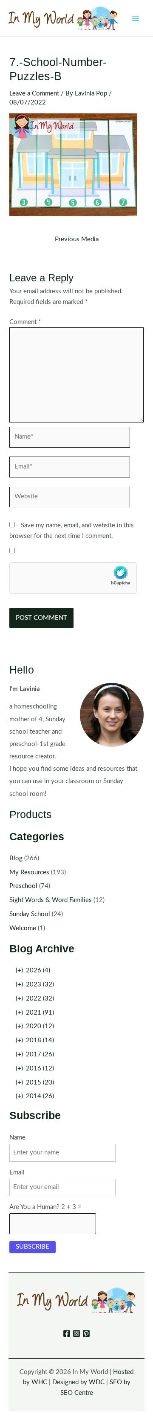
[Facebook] (67, 1333)
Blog (16, 858)
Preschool (23, 886)
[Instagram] (76, 1333)
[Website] (69, 499)
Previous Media (77, 240)
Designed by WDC (78, 1382)
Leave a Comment (34, 93)
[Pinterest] (86, 1333)
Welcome (22, 928)
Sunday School (29, 914)
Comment (25, 322)
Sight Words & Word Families (50, 900)
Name (17, 1137)
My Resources (29, 872)
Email (17, 1172)
